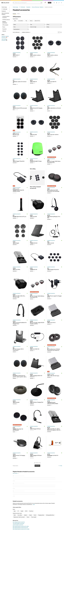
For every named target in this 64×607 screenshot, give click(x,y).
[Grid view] (59, 32)
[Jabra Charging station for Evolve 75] (37, 368)
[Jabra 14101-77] (20, 47)
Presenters (4, 29)
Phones (3, 26)
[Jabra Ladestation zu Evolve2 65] (54, 100)
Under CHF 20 (37, 20)
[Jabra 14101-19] (37, 74)
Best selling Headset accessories (19, 522)
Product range (4, 7)
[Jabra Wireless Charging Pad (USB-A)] (37, 394)
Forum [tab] (18, 13)
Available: (23, 32)
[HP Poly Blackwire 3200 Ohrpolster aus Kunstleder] (54, 181)
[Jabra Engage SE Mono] (37, 421)
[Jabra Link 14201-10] (54, 74)
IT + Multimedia (4, 9)
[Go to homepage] (5, 2)
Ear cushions (20, 20)
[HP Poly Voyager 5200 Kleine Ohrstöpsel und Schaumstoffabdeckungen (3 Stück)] (54, 153)
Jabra (15, 20)
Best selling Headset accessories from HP (20, 527)
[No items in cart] (61, 2)
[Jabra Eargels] (20, 235)
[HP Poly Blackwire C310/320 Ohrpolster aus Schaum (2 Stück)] (54, 341)
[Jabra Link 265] (54, 235)
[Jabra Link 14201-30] (37, 341)
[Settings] (45, 2)
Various (31, 20)
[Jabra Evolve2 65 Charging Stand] (37, 100)
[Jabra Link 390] (37, 209)
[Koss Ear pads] (20, 127)
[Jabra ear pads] (37, 127)
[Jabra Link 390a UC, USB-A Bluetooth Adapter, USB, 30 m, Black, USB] (54, 421)
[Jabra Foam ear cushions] (54, 127)
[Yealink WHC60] (37, 235)
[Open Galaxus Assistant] (54, 2)
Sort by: (14, 32)
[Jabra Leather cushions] (37, 47)
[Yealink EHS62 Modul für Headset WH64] (20, 181)
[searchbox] (20, 29)
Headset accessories (4, 22)
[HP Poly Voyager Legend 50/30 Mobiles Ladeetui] (37, 315)
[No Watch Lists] (59, 2)
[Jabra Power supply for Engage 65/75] (54, 288)
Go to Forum (15, 473)
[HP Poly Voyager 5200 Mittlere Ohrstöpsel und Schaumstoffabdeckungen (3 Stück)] (37, 288)
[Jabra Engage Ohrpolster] (20, 153)
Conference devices (6, 19)
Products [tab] (14, 13)
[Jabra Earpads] (20, 394)
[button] (27, 52)
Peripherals (4, 11)
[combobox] (18, 32)
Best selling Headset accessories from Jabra (21, 526)
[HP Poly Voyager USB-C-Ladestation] (20, 341)
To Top (61, 465)
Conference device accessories (5, 17)
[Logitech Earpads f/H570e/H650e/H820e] (54, 394)
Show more (37, 465)
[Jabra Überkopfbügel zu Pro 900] (54, 209)
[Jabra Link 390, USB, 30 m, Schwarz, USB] (20, 288)
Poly (26, 20)
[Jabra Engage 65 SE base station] (37, 448)
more (34, 504)
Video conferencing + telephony (5, 14)
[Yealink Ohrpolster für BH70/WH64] (20, 421)
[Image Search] (41, 3)
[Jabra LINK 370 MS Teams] (54, 368)
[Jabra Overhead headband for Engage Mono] (20, 315)
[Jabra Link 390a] (20, 262)
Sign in (49, 2)
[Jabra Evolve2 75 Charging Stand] (20, 448)
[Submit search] (14, 3)
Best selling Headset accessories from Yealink (21, 529)
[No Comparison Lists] (56, 2)
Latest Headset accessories (18, 524)
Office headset (5, 24)
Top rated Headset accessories (18, 523)
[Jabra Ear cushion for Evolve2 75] (20, 74)
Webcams (4, 31)
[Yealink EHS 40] (37, 262)
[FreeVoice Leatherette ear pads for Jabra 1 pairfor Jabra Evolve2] (20, 368)
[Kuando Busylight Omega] (37, 153)
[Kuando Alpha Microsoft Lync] (20, 209)
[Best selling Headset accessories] (37, 178)
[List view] (61, 32)
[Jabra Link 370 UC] (54, 315)
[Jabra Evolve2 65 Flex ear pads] (20, 100)
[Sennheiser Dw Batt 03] (54, 448)
